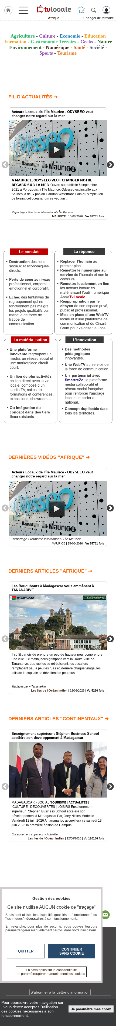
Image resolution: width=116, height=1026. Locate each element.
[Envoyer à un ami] (105, 914)
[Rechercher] (94, 10)
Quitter (25, 951)
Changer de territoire (98, 18)
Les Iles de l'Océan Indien (49, 690)
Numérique (57, 47)
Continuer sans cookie (71, 951)
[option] (58, 163)
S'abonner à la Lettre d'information (60, 992)
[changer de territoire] (81, 10)
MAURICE (59, 216)
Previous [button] (5, 164)
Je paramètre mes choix (91, 1009)
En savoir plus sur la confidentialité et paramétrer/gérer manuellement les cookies (51, 972)
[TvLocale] (54, 9)
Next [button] (110, 164)
